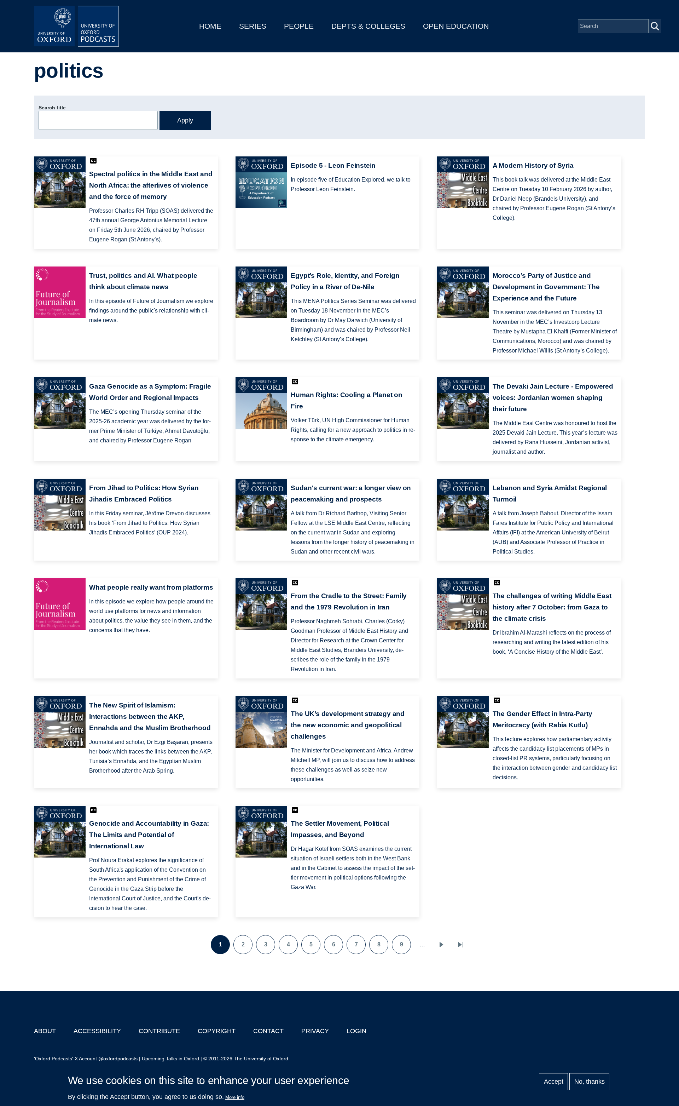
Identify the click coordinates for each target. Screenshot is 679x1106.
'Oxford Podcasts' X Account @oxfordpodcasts (86, 1058)
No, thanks (589, 1081)
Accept (553, 1081)
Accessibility (97, 1031)
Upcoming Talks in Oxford (170, 1058)
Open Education (456, 26)
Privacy (315, 1031)
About (45, 1031)
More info (234, 1097)
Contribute (159, 1031)
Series (252, 26)
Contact (268, 1031)
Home (210, 26)
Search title (52, 107)
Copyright (217, 1031)
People (299, 26)
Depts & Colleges (368, 26)
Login (356, 1031)
